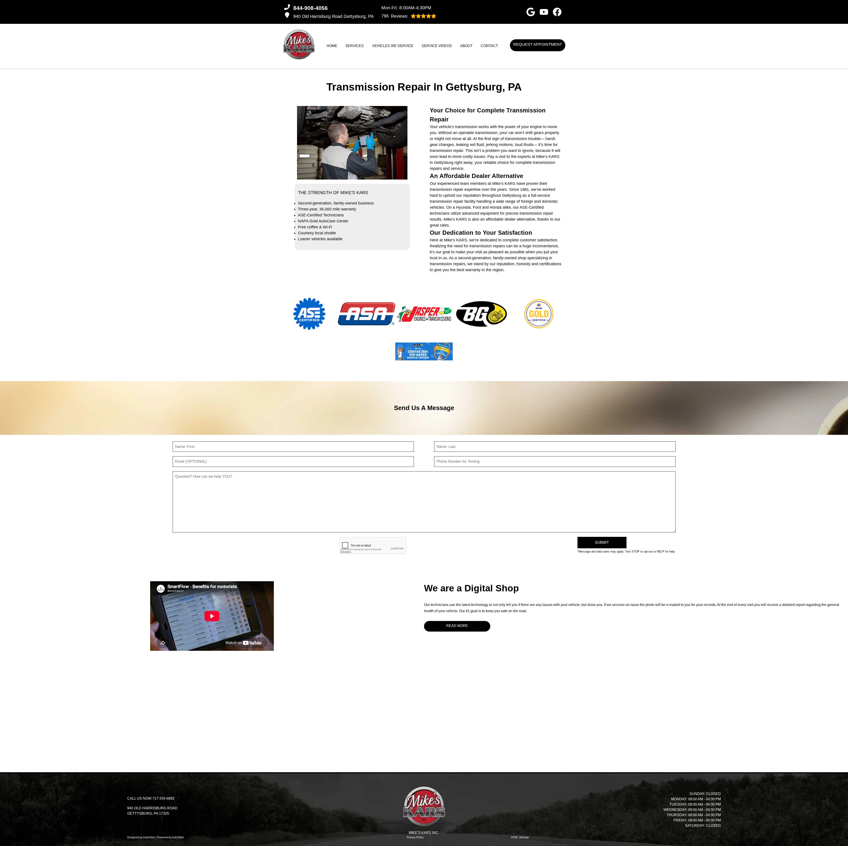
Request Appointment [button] (537, 44)
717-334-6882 (163, 798)
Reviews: (395, 16)
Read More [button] (457, 626)
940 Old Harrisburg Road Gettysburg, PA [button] (333, 16)
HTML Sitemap (520, 837)
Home (332, 46)
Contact (489, 46)
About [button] (466, 46)
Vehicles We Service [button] (392, 46)
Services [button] (354, 46)
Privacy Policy (415, 837)
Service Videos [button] (437, 46)
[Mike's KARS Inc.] (299, 44)
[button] (530, 12)
